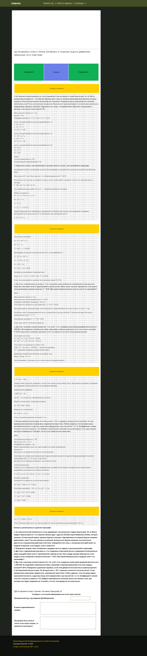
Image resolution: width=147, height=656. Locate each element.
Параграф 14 (29, 72)
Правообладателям (20, 641)
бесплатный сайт (26, 646)
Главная (16, 3)
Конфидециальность (35, 641)
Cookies (46, 641)
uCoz (36, 646)
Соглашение (54, 641)
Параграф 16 (83, 72)
